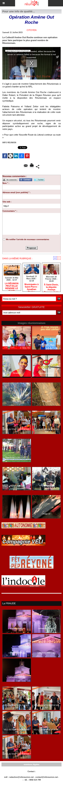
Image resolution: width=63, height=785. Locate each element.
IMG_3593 (46, 401)
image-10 (46, 514)
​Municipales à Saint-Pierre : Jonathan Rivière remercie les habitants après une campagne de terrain (31, 286)
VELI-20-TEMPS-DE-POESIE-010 (46, 706)
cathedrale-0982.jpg (16, 677)
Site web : (6, 202)
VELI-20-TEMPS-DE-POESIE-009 (17, 731)
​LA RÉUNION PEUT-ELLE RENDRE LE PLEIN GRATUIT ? (11, 285)
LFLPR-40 (16, 345)
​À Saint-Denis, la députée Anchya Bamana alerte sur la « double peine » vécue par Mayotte (51, 287)
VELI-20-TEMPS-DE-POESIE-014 (17, 706)
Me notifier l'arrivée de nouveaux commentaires (27, 239)
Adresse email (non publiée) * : (16, 192)
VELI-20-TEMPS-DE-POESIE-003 (17, 430)
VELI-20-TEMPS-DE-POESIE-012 (46, 430)
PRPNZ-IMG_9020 (46, 345)
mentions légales (31, 764)
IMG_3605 (16, 401)
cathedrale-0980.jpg (16, 628)
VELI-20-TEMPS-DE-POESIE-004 (46, 731)
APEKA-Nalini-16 (46, 486)
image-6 (16, 514)
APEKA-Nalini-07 (17, 486)
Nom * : (5, 183)
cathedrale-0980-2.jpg (46, 653)
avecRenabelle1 (46, 373)
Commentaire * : (9, 211)
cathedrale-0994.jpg (46, 628)
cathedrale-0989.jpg (16, 653)
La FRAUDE (9, 603)
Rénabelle (17, 373)
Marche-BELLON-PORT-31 (16, 457)
